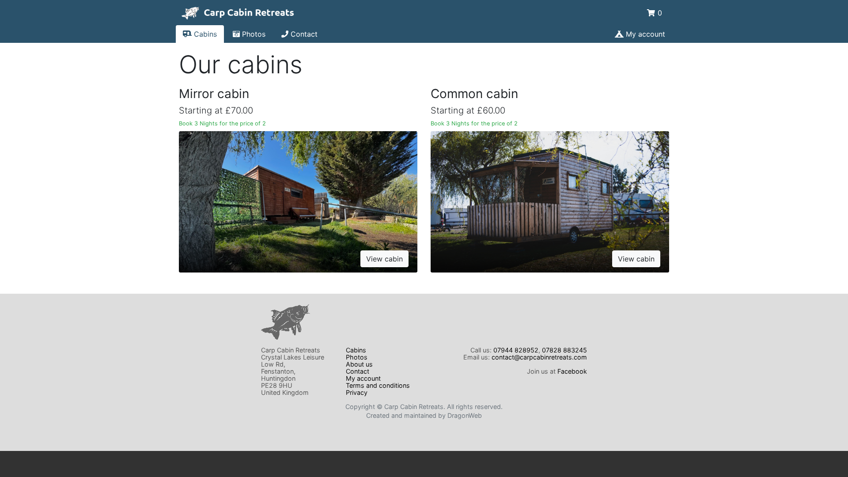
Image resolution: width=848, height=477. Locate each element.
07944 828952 (515, 350)
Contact (303, 34)
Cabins (204, 34)
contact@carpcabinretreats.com (539, 357)
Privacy (356, 392)
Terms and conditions (378, 385)
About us (359, 364)
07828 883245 (564, 350)
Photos (252, 34)
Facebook (572, 371)
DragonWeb (464, 415)
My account (644, 34)
